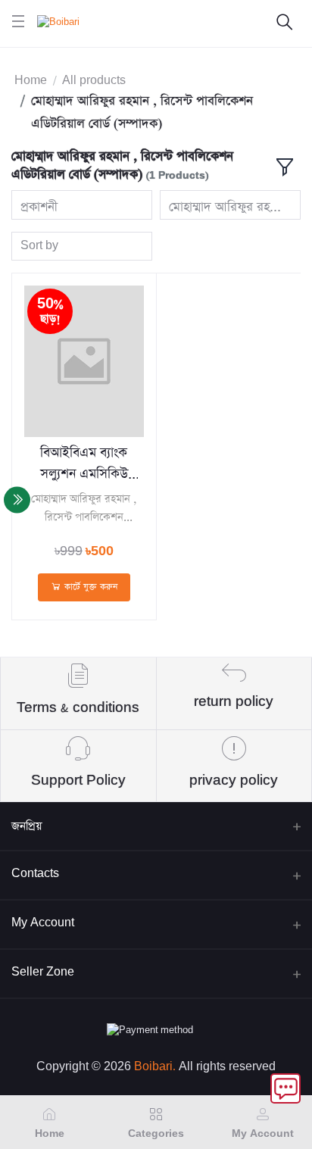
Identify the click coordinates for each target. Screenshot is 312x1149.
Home (30, 80)
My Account (42, 923)
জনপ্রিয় (26, 826)
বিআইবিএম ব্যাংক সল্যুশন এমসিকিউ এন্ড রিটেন (84, 464)
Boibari (153, 1067)
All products (94, 80)
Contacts (35, 873)
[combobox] (81, 205)
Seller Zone (42, 972)
